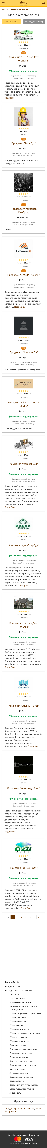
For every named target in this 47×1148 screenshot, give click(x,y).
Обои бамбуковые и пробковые (25, 1013)
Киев (7, 1108)
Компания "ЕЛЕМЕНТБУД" (24, 705)
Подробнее (10, 98)
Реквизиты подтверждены (24, 71)
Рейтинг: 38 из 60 (24, 197)
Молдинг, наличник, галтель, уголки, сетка (24, 1008)
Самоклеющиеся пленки (22, 1089)
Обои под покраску (19, 1029)
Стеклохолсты (17, 1081)
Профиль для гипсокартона (23, 1049)
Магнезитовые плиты (20, 1002)
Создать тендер (35, 21)
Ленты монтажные (19, 1073)
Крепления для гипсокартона (24, 1085)
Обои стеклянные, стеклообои (25, 1033)
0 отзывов (24, 200)
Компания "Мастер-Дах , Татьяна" (23, 625)
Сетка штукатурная (19, 1057)
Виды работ (11, 982)
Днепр (13, 1108)
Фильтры (13, 21)
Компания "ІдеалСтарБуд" (24, 545)
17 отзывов (23, 48)
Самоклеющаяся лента (21, 1053)
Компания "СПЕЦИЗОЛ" (24, 867)
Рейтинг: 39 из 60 (24, 394)
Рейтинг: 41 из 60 (23, 131)
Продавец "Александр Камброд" (24, 210)
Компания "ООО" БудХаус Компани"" (24, 59)
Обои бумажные (18, 1017)
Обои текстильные (19, 1037)
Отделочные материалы (20, 990)
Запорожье (10, 1111)
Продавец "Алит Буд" (23, 143)
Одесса (30, 1108)
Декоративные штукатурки (23, 1065)
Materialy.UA (31, 1143)
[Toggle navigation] (3, 3)
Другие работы (15, 986)
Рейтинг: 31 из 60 (23, 340)
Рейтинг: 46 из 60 (24, 45)
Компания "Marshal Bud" (24, 463)
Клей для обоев (17, 998)
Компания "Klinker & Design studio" (23, 404)
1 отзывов (23, 135)
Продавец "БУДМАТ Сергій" (23, 274)
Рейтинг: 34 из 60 (24, 263)
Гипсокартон (16, 994)
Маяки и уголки (17, 1069)
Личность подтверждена (24, 799)
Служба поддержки (17, 1135)
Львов (38, 1108)
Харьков (22, 1108)
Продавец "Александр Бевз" (23, 788)
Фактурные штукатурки (21, 1061)
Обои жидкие (16, 1025)
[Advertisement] (23, 948)
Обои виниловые (18, 1021)
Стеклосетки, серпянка (21, 1077)
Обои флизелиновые (20, 1041)
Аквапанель (15, 1093)
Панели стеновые (18, 1045)
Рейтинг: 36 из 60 (24, 536)
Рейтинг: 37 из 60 (23, 455)
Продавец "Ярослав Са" (24, 352)
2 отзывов (24, 458)
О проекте (34, 1135)
